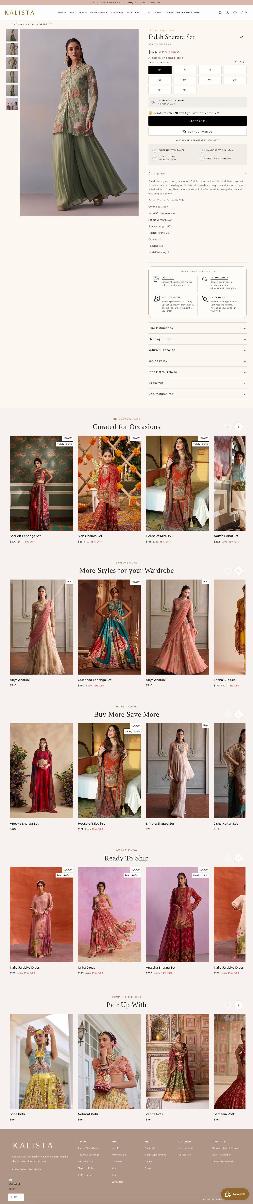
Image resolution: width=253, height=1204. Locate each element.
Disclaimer (155, 383)
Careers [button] (185, 1141)
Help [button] (148, 1141)
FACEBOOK (35, 1169)
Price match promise (162, 372)
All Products (84, 1175)
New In (115, 1148)
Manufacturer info (160, 394)
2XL (185, 80)
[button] (98, 12)
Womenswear (118, 1154)
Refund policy (157, 361)
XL (160, 80)
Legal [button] (82, 1141)
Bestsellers (117, 1181)
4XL (235, 80)
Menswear (117, 1161)
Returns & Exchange (88, 1154)
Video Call (168, 278)
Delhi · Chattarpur (221, 1154)
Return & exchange (161, 350)
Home (13, 24)
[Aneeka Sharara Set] (41, 770)
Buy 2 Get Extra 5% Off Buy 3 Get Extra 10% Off (126, 2)
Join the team (186, 1148)
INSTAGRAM (19, 1169)
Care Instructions (160, 328)
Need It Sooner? (171, 297)
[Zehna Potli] (177, 1061)
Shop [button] (115, 1141)
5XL (160, 90)
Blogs (148, 1168)
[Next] (238, 426)
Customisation (219, 278)
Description (156, 173)
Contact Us (151, 1161)
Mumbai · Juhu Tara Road (225, 1148)
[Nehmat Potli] (109, 1061)
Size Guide (241, 62)
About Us (150, 1148)
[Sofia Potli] (41, 1061)
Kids (113, 1168)
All (22, 24)
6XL (185, 90)
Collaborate (184, 1154)
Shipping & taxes (160, 339)
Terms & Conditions (88, 1148)
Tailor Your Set (219, 297)
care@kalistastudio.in (223, 1161)
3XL (210, 80)
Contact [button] (218, 1141)
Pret (113, 1175)
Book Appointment (155, 1154)
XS (159, 70)
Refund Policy (85, 1161)
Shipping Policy (86, 1168)
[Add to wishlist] (241, 37)
